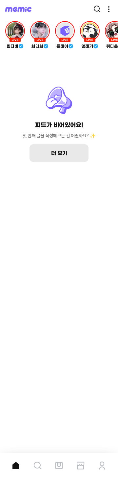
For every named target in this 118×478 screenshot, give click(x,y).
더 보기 (59, 153)
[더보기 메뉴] (109, 9)
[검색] (97, 9)
